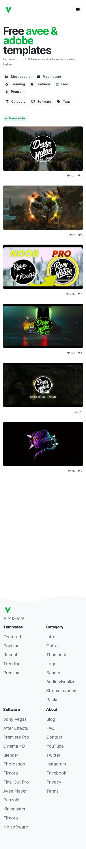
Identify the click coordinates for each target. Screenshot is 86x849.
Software (43, 101)
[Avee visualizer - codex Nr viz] (43, 444)
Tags (65, 101)
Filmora (10, 773)
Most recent (50, 76)
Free (63, 84)
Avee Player (15, 791)
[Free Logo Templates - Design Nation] (43, 267)
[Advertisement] (43, 524)
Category (17, 101)
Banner (53, 672)
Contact (54, 737)
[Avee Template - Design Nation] (43, 385)
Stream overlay (61, 690)
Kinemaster (14, 809)
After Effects (15, 728)
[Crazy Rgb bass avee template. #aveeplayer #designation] (43, 148)
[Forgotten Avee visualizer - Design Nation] (43, 208)
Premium (16, 91)
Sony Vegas (15, 719)
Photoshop (14, 764)
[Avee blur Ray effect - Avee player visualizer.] (43, 326)
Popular (11, 645)
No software (15, 827)
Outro (52, 645)
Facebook (56, 773)
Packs (52, 699)
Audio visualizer (61, 681)
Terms (52, 791)
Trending (16, 84)
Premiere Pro (16, 737)
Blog (50, 719)
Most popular (20, 76)
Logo (51, 663)
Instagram (56, 764)
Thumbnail (56, 654)
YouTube (55, 746)
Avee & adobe (16, 118)
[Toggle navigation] (77, 9)
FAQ (50, 728)
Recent (10, 654)
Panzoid (11, 800)
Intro (51, 636)
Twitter (53, 755)
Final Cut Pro (16, 782)
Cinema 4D (14, 746)
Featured (42, 84)
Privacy (53, 782)
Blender (10, 755)
